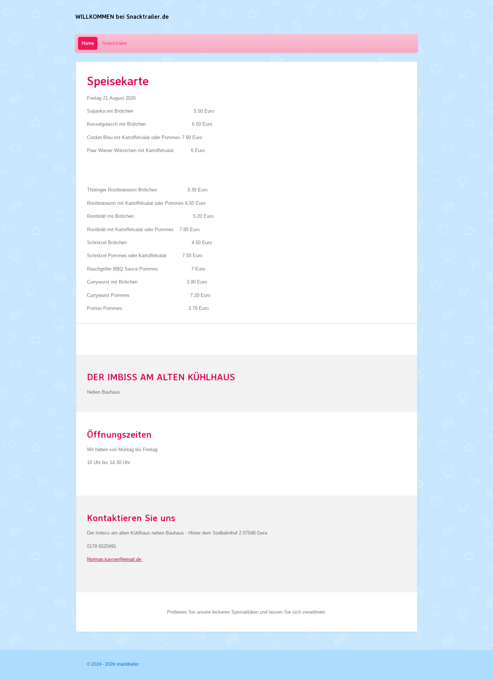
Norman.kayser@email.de (115, 559)
